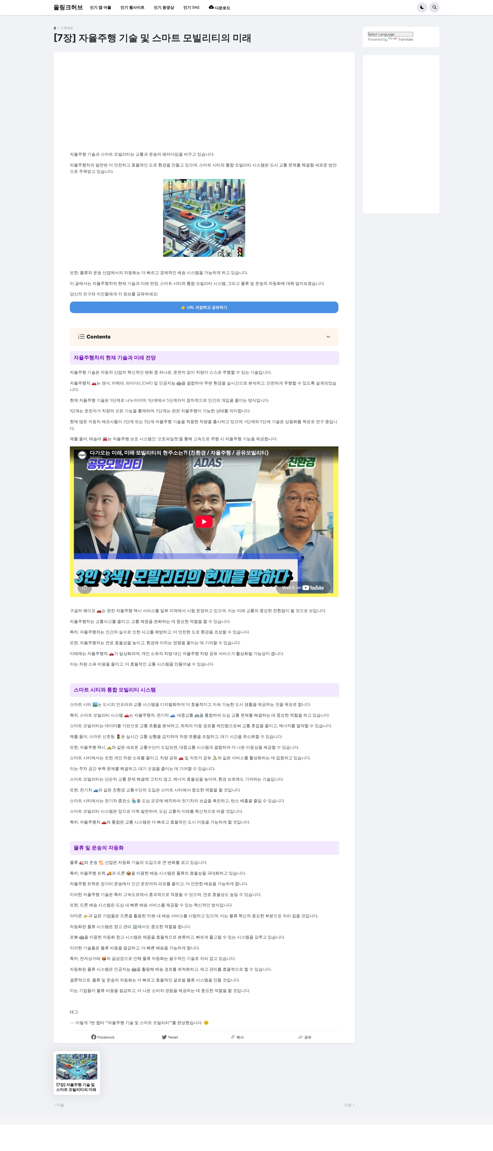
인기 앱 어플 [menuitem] (100, 7)
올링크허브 (68, 7)
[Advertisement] (220, 105)
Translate (405, 39)
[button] (422, 7)
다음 (60, 1105)
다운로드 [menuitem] (222, 7)
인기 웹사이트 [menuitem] (132, 7)
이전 (348, 1105)
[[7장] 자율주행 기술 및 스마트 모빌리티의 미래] (76, 1067)
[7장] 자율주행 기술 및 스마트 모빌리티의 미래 (76, 1087)
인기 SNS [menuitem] (191, 7)
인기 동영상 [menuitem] (164, 7)
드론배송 (67, 28)
